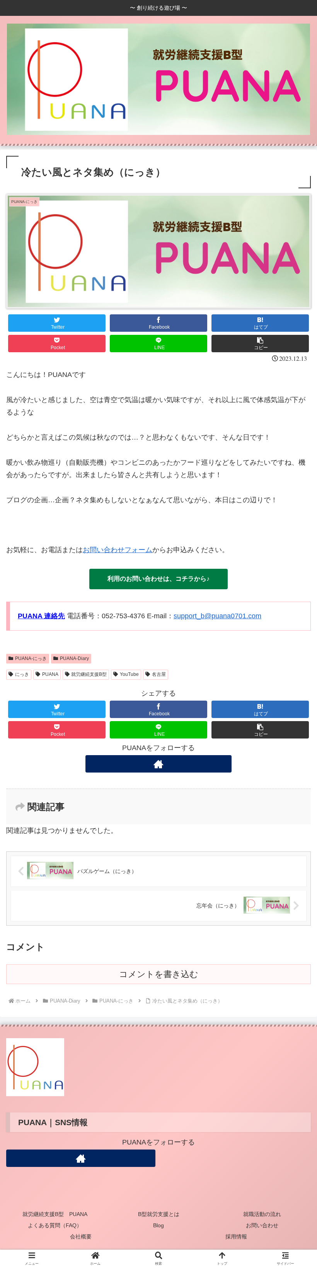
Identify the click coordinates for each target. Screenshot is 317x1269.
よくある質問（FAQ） (55, 1225)
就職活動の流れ (262, 1214)
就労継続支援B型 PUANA (54, 1214)
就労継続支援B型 (89, 674)
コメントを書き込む (158, 974)
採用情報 (236, 1236)
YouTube (129, 674)
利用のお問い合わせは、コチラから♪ (158, 578)
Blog (158, 1225)
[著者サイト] (158, 764)
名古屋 (159, 674)
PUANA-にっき (31, 658)
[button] (260, 343)
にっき (22, 674)
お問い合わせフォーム (117, 550)
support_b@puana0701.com (217, 616)
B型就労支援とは (158, 1214)
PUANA (50, 674)
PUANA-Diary (74, 658)
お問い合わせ (262, 1225)
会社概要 (81, 1236)
